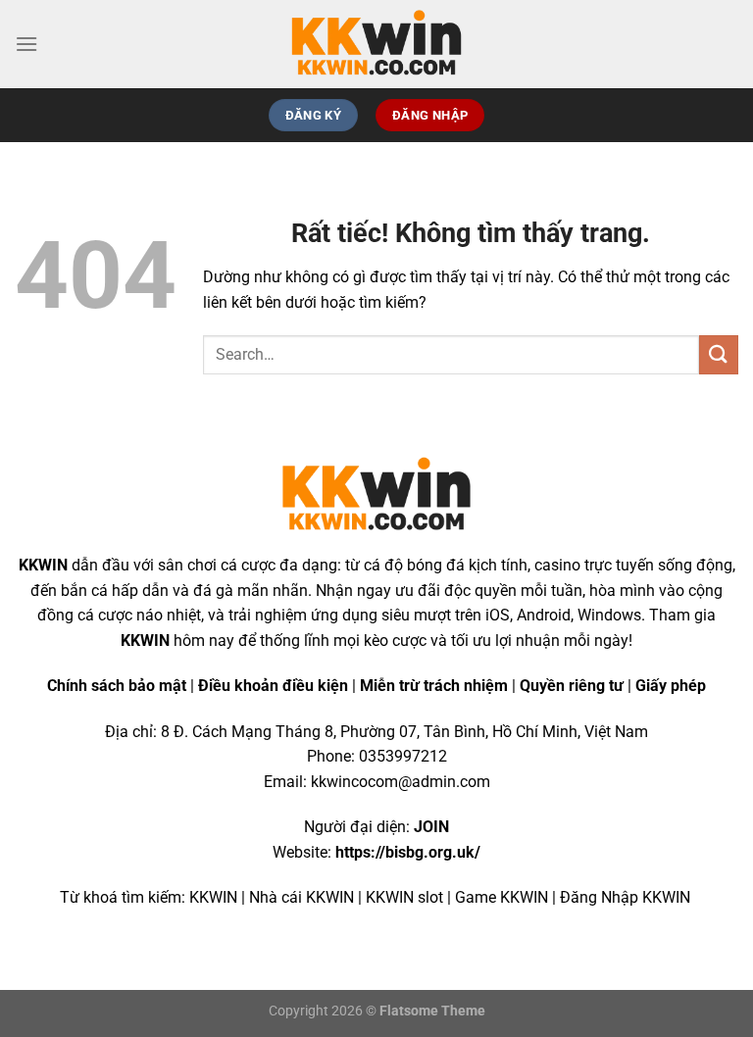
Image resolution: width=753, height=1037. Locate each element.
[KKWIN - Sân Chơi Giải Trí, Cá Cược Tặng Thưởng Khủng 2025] (376, 44)
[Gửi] (718, 354)
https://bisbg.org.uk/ (407, 852)
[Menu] (26, 44)
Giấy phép (670, 685)
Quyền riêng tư (572, 685)
